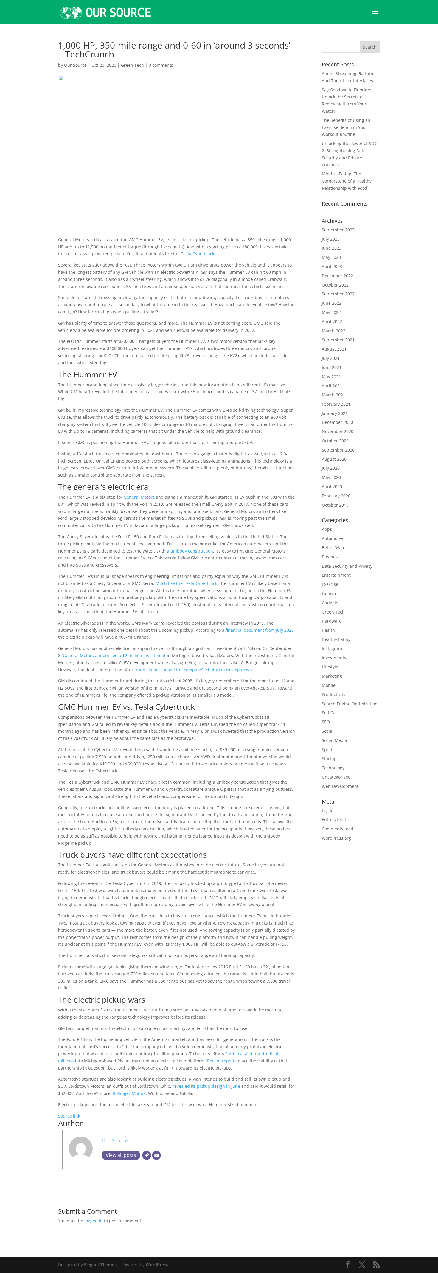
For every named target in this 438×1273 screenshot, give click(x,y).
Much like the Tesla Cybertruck (186, 583)
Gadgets (330, 603)
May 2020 (331, 477)
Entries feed (334, 819)
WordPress (157, 1264)
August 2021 (334, 349)
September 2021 (338, 340)
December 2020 (337, 422)
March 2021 (333, 395)
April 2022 (332, 321)
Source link (69, 1116)
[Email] (156, 1155)
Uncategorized (336, 777)
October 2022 (335, 285)
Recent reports (222, 1061)
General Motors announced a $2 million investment (114, 655)
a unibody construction (190, 551)
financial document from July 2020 (260, 630)
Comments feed (337, 829)
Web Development (340, 786)
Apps (327, 529)
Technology (333, 768)
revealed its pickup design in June (206, 1086)
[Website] (146, 1155)
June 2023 (331, 248)
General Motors (140, 497)
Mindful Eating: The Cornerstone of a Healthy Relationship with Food (347, 181)
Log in (328, 810)
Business (331, 557)
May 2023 (331, 257)
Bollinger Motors (129, 1093)
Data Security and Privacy (347, 566)
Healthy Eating (336, 639)
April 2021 (332, 385)
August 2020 (334, 459)
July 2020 (331, 468)
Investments (334, 658)
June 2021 (331, 367)
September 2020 (338, 450)
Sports (328, 749)
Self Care (331, 712)
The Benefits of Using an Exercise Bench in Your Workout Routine (346, 127)
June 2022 (331, 303)
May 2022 (331, 312)
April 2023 (332, 266)
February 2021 (336, 404)
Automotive (333, 538)
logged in (93, 1221)
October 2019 (335, 505)
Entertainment (336, 575)
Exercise (330, 584)
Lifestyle (330, 667)
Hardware (331, 621)
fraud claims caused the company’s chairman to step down (193, 670)
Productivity (333, 694)
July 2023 (331, 239)
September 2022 (338, 294)
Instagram (332, 648)
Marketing (332, 676)
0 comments (161, 65)
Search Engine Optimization (350, 703)
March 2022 (333, 331)
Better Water (334, 547)
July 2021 (331, 358)
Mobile (329, 685)
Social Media (334, 740)
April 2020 (332, 486)
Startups (330, 758)
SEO (326, 722)
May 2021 (331, 376)
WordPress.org (336, 838)
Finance (329, 593)
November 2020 (337, 431)
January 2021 (335, 413)
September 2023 (338, 230)
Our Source (75, 65)
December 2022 (337, 275)
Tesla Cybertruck (197, 253)
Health (328, 630)
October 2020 (335, 440)
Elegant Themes (100, 1264)
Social (327, 731)
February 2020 (336, 496)
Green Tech (132, 65)
